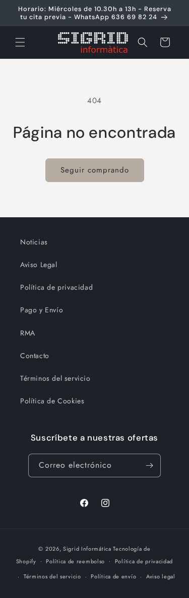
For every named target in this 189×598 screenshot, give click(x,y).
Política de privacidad (56, 287)
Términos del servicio (55, 378)
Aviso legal (160, 576)
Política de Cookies (52, 401)
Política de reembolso (75, 561)
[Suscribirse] (149, 465)
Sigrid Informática (87, 549)
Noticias (34, 242)
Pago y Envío (41, 310)
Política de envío (113, 576)
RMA (27, 333)
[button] (20, 42)
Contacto (34, 356)
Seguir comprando (94, 170)
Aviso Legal (38, 265)
